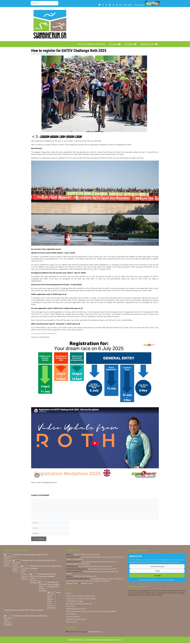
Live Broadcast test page (74, 601)
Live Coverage (114, 44)
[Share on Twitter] (2, 247)
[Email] (120, 5)
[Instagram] (106, 5)
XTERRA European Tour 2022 (76, 609)
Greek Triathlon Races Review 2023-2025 (102, 569)
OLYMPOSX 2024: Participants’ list (84, 576)
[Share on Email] (2, 259)
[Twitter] (110, 5)
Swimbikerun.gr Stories (148, 44)
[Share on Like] (2, 251)
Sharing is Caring (86, 583)
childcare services (72, 583)
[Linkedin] (117, 5)
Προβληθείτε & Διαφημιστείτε (76, 619)
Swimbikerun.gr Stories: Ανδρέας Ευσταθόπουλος (53, 584)
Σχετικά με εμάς (139, 5)
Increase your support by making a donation (81, 598)
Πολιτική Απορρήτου (73, 616)
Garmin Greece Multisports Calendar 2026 (91, 44)
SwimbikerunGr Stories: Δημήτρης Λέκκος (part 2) (30, 554)
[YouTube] (99, 5)
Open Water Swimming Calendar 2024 (79, 604)
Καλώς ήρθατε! (128, 5)
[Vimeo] (113, 5)
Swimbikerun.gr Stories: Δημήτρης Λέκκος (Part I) (38, 560)
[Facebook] (103, 5)
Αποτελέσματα (129, 44)
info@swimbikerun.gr (95, 632)
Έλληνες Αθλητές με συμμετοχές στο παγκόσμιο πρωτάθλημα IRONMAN (91, 611)
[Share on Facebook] (2, 243)
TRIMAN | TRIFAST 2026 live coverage (86, 554)
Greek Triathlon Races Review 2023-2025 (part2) (95, 566)
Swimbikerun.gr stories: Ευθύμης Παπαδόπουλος (30, 616)
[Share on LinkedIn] (2, 255)
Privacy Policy (70, 606)
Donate (68, 593)
